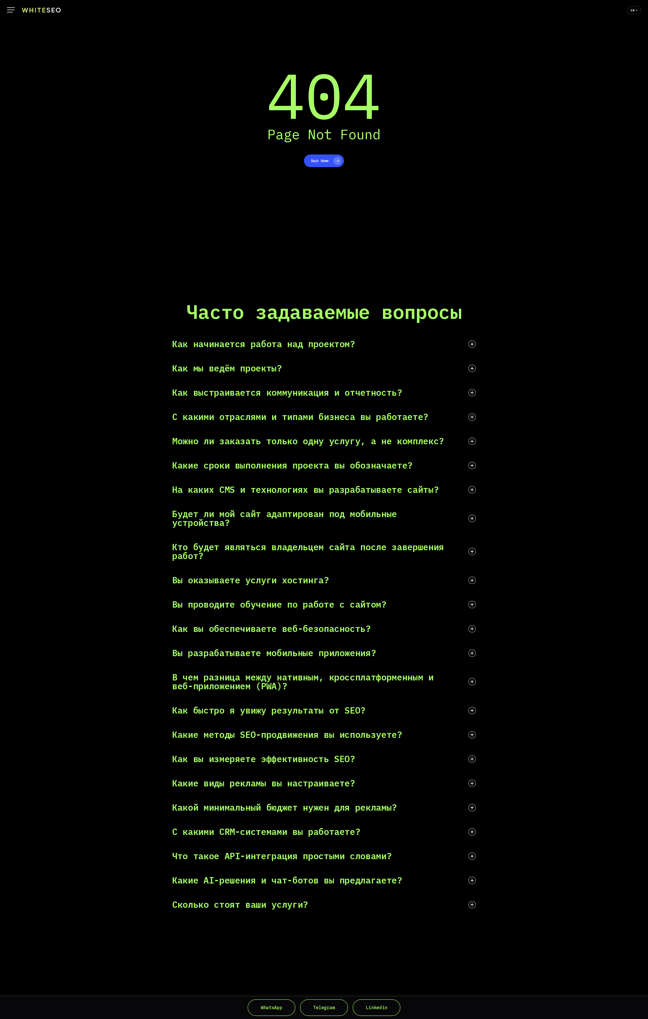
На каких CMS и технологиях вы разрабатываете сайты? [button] (305, 489)
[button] (11, 10)
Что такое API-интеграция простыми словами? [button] (282, 856)
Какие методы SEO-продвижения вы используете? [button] (287, 734)
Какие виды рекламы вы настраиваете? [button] (263, 783)
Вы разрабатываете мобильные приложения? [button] (274, 653)
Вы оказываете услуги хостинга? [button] (250, 580)
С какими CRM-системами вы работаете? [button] (266, 831)
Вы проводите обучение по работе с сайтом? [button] (279, 604)
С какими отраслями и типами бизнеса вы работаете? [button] (300, 417)
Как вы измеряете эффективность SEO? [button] (263, 759)
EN (632, 10)
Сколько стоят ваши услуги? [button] (240, 904)
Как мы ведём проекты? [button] (227, 368)
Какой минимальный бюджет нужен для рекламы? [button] (284, 807)
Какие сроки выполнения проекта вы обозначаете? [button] (292, 465)
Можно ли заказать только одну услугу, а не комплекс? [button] (308, 441)
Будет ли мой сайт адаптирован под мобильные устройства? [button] (284, 518)
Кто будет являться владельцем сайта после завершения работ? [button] (308, 551)
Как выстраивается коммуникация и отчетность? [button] (287, 392)
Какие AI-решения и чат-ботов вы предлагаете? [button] (287, 880)
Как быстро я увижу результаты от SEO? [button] (269, 710)
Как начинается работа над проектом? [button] (263, 344)
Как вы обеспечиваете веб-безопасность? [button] (271, 628)
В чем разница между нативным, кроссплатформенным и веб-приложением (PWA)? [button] (303, 681)
